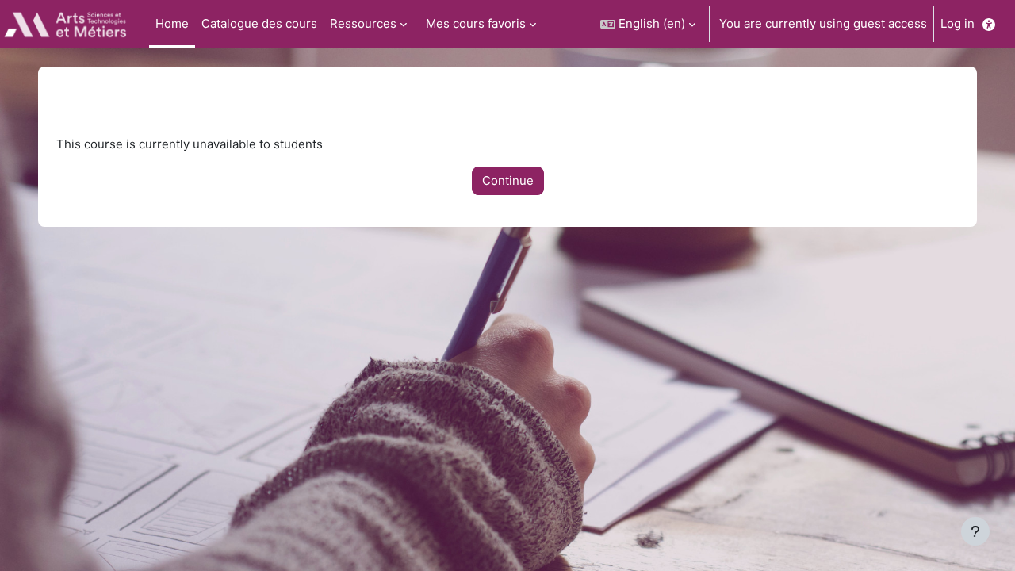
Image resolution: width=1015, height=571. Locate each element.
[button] (648, 24)
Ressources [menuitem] (363, 23)
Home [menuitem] (172, 23)
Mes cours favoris (476, 23)
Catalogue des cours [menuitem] (259, 23)
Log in (957, 23)
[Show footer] (975, 531)
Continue (508, 180)
